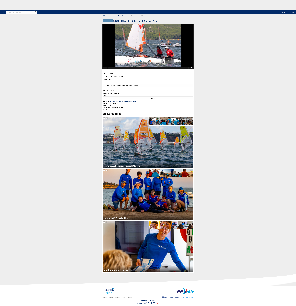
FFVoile (183, 5)
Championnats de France (112, 15)
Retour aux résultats (108, 21)
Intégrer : (105, 95)
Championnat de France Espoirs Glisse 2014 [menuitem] (135, 15)
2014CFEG (112, 101)
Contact (111, 297)
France (123, 101)
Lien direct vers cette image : (109, 82)
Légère (134, 101)
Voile (131, 101)
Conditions (117, 297)
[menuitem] (105, 15)
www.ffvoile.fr (156, 303)
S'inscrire (292, 12)
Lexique (123, 297)
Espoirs (116, 101)
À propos (105, 297)
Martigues (127, 101)
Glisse (120, 101)
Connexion (284, 12)
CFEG (137, 101)
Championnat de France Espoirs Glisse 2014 (135, 21)
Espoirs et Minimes (121, 15)
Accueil (105, 15)
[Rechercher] (35, 12)
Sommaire (130, 297)
